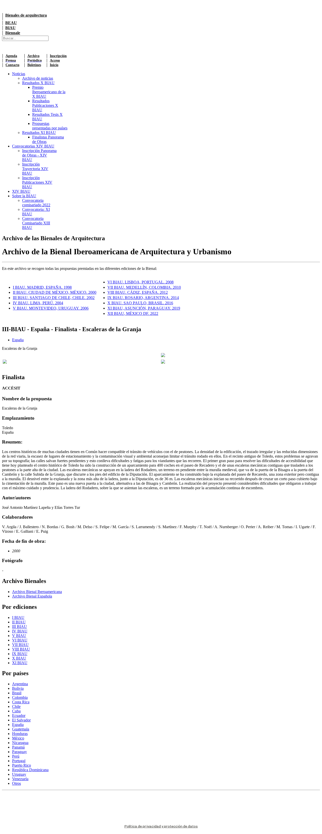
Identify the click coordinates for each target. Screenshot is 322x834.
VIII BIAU (21, 649)
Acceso (55, 60)
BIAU (10, 28)
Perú (15, 756)
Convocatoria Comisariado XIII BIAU (36, 223)
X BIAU (19, 658)
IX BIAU (19, 654)
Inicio (54, 65)
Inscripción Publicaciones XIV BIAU (37, 182)
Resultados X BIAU (38, 83)
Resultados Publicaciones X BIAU (45, 105)
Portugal (18, 761)
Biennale (12, 33)
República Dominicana (30, 770)
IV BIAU (19, 631)
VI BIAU (19, 640)
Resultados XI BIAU (39, 132)
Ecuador (18, 715)
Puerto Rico (21, 765)
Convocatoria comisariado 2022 (36, 202)
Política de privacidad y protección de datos (161, 826)
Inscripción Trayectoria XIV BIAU (35, 168)
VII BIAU (20, 645)
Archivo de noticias (37, 78)
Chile (16, 706)
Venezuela (20, 779)
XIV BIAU (21, 191)
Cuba (16, 711)
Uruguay (19, 774)
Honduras (20, 733)
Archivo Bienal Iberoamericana (37, 592)
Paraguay (19, 752)
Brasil (16, 693)
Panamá (18, 747)
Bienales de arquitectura (26, 15)
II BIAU (19, 622)
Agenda (11, 56)
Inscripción (58, 56)
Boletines (34, 65)
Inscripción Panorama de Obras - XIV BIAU (39, 155)
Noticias (18, 74)
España (18, 340)
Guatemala (20, 729)
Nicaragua (20, 743)
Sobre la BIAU (24, 196)
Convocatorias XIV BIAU (33, 146)
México (18, 738)
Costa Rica (20, 702)
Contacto (12, 65)
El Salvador (21, 720)
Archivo (33, 56)
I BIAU (18, 617)
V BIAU (19, 635)
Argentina (20, 684)
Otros (16, 783)
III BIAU (19, 626)
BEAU (11, 23)
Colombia (20, 697)
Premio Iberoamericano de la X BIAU (48, 92)
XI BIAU (19, 663)
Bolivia (18, 688)
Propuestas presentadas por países (49, 125)
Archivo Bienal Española (32, 596)
